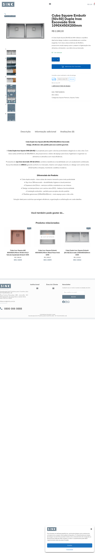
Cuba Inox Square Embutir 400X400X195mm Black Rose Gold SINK (47, 253)
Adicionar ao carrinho (73, 66)
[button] (91, 529)
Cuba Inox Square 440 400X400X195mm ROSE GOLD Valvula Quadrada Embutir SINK (17, 253)
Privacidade (69, 549)
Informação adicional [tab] (45, 132)
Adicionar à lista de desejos (61, 86)
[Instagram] (66, 302)
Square (72, 97)
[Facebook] (63, 302)
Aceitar (69, 545)
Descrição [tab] (26, 132)
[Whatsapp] (68, 302)
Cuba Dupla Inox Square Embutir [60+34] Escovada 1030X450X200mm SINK (77, 253)
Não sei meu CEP (56, 83)
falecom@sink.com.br (7, 301)
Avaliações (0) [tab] (67, 132)
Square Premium (64, 97)
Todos (77, 97)
